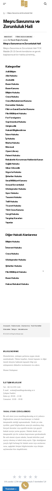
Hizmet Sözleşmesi (10, 370)
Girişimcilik (10, 126)
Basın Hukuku (12, 84)
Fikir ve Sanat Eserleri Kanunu (19, 109)
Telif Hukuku (11, 201)
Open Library (11, 151)
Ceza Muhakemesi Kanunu (18, 101)
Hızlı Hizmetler (36, 326)
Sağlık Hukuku (12, 164)
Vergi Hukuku (12, 214)
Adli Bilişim (10, 71)
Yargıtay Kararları (13, 218)
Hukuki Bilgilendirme (15, 130)
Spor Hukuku (11, 193)
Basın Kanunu (12, 88)
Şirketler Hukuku (13, 176)
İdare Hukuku (12, 134)
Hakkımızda (15, 326)
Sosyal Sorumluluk (14, 184)
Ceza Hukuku (12, 96)
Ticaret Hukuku (13, 205)
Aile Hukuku (11, 75)
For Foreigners (13, 117)
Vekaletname (22, 329)
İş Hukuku (10, 138)
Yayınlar (9, 222)
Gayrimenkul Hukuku (15, 122)
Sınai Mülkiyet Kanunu (16, 180)
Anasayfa (6, 326)
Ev (4, 13)
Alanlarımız (25, 326)
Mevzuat (8, 37)
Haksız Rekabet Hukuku (17, 284)
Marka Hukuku (12, 143)
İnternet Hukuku (13, 247)
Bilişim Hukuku (12, 92)
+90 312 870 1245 (14, 387)
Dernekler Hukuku (14, 105)
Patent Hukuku (12, 155)
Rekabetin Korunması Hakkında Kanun (24, 159)
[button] (4, 3)
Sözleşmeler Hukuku (15, 189)
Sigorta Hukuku (13, 172)
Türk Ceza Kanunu (23, 37)
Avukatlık (9, 80)
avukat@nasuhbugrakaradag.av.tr (22, 390)
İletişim (14, 329)
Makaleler (7, 329)
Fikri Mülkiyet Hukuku (15, 113)
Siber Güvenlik (12, 168)
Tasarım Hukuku (13, 197)
